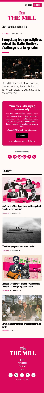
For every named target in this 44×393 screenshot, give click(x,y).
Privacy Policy (22, 363)
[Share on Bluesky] (29, 157)
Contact (22, 370)
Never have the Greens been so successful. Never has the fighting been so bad (21, 285)
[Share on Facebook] (15, 157)
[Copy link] (34, 157)
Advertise (11, 27)
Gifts (25, 27)
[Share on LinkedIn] (19, 157)
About (4, 27)
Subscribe (37, 5)
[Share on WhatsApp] (24, 157)
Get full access (22, 135)
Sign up (22, 360)
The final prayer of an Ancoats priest (18, 246)
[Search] (26, 5)
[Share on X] (10, 157)
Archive (19, 27)
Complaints (22, 366)
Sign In (30, 5)
